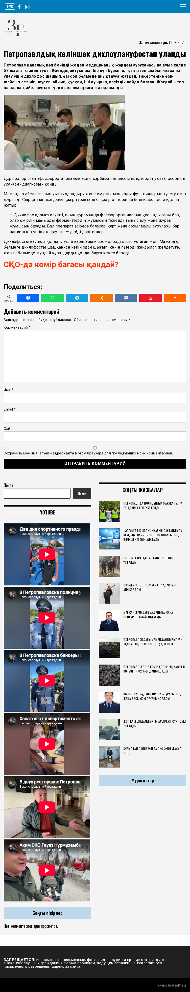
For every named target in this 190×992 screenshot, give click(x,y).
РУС (10, 6)
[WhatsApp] (52, 298)
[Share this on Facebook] (28, 298)
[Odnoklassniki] (101, 298)
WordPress (179, 985)
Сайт (8, 429)
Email (10, 409)
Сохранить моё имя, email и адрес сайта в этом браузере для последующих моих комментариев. (88, 453)
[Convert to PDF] (150, 298)
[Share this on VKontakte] (126, 298)
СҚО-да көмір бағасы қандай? (61, 264)
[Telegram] (77, 298)
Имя (9, 390)
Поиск (8, 485)
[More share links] (175, 298)
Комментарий (17, 327)
